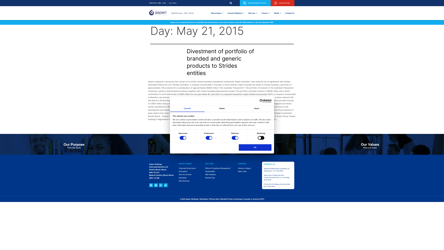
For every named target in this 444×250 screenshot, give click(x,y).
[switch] (209, 138)
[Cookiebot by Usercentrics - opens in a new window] (261, 101)
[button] (231, 3)
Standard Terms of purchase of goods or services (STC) (242, 199)
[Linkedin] (166, 185)
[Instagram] (161, 185)
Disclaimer (204, 199)
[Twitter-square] (156, 185)
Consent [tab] (187, 108)
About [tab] (256, 108)
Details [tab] (222, 108)
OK (255, 147)
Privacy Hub (214, 199)
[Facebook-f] (151, 185)
